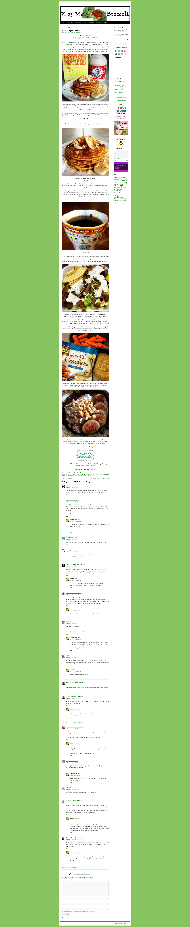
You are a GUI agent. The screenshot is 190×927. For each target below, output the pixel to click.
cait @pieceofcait (70, 537)
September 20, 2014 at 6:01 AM (72, 839)
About (72, 22)
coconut (119, 181)
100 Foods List (99, 22)
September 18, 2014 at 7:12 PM (72, 762)
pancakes (68, 475)
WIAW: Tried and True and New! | (72, 867)
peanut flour (116, 194)
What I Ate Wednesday (84, 474)
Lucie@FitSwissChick (71, 500)
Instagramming (83, 183)
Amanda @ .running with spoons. (74, 564)
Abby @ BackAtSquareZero (73, 788)
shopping (123, 199)
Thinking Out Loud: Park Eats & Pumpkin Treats (99, 27)
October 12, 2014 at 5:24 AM (75, 819)
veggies (116, 201)
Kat (67, 655)
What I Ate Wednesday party (92, 42)
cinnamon (115, 180)
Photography (122, 194)
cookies (115, 182)
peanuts (72, 475)
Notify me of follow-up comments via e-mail (71, 917)
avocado (123, 176)
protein (115, 195)
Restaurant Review (75, 474)
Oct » (127, 160)
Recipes (67, 22)
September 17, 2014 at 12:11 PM (72, 594)
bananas (116, 177)
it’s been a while (67, 42)
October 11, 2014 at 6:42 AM (75, 853)
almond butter (116, 175)
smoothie (115, 200)
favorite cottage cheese (76, 441)
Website (63, 906)
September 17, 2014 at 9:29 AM (72, 551)
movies (125, 187)
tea (125, 200)
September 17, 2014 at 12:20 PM (72, 623)
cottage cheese (120, 182)
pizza (126, 194)
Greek (100, 474)
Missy (67, 621)
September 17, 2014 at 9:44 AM (72, 566)
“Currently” (69, 44)
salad (79, 475)
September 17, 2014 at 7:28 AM (72, 487)
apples (119, 175)
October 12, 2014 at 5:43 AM (75, 580)
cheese (119, 178)
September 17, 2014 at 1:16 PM (72, 657)
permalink (91, 475)
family (115, 184)
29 (116, 158)
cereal (115, 179)
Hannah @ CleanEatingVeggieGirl (74, 682)
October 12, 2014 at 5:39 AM (75, 639)
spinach (122, 200)
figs (97, 474)
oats (121, 189)
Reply (67, 494)
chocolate (125, 179)
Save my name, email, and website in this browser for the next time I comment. (79, 911)
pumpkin (75, 475)
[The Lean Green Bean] (121, 118)
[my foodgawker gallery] (121, 94)
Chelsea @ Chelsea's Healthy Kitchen (75, 727)
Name (63, 897)
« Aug (115, 160)
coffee (95, 474)
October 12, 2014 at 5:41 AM (75, 610)
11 (123, 153)
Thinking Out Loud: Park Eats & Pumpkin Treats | (76, 722)
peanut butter (118, 192)
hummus (107, 474)
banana (126, 175)
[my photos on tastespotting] (121, 97)
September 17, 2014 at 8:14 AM (72, 501)
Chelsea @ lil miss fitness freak (73, 838)
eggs (126, 182)
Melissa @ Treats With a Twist (73, 593)
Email (63, 902)
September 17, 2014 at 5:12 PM (72, 698)
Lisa (67, 485)
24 (120, 156)
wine (123, 202)
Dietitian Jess (69, 550)
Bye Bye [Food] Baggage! (67, 27)
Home (63, 22)
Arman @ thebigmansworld (73, 800)
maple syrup (121, 187)
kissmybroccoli (78, 32)
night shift (63, 475)
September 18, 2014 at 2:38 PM (72, 728)
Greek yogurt (119, 185)
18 (123, 155)
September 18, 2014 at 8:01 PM (72, 789)
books (124, 177)
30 (118, 158)
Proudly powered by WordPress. (121, 923)
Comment (64, 880)
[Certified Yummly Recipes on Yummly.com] (121, 104)
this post (92, 49)
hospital (103, 474)
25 (123, 156)
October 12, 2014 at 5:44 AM (75, 521)
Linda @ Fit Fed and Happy (73, 696)
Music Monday (91, 22)
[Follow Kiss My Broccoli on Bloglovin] (121, 48)
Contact (105, 22)
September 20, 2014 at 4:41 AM (72, 802)
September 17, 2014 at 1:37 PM (72, 684)
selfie (119, 199)
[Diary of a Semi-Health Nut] (121, 135)
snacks (118, 200)
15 (116, 155)
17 (120, 155)
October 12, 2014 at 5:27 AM (75, 744)
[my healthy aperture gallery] (121, 100)
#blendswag (85, 385)
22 (116, 156)
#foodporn (87, 465)
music (115, 189)
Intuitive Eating (78, 22)
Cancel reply (87, 874)
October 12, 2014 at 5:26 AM (75, 775)
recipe (122, 196)
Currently (85, 22)
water (82, 475)
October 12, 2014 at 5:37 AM (75, 671)
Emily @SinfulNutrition (72, 761)
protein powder (121, 195)
